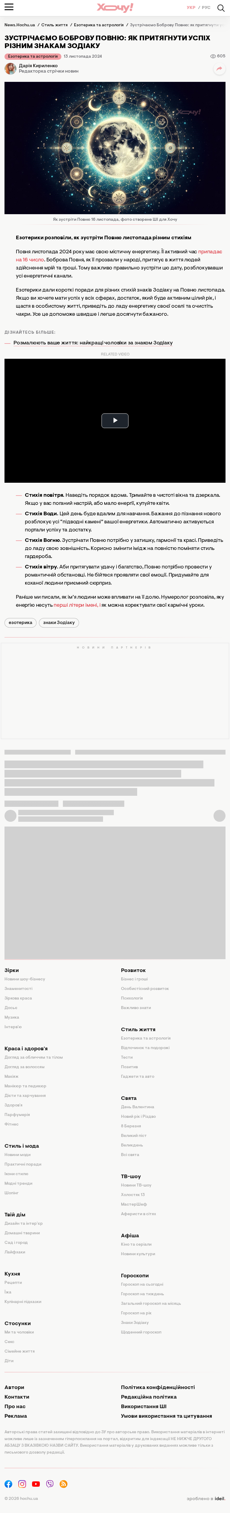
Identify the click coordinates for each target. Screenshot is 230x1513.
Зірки (11, 971)
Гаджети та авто (137, 1077)
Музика (11, 1018)
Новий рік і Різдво (138, 1117)
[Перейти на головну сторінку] (115, 8)
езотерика (20, 622)
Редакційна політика (149, 1397)
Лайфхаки (14, 1252)
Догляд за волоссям (24, 1067)
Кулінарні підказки (22, 1302)
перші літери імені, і (77, 605)
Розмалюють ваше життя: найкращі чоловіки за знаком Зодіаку (93, 343)
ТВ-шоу (131, 1177)
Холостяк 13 (133, 1195)
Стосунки (17, 1324)
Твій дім (14, 1215)
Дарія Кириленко (38, 66)
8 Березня (131, 1126)
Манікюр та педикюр (25, 1086)
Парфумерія (17, 1115)
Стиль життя (138, 1030)
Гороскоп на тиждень (142, 1294)
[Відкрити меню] (8, 6)
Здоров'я (13, 1105)
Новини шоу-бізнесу (24, 979)
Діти (8, 1361)
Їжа (7, 1292)
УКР (191, 8)
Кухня (12, 1274)
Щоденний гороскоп (141, 1332)
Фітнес (11, 1125)
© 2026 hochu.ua (21, 1499)
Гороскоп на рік (136, 1313)
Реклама (15, 1416)
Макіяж (11, 1077)
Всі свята (130, 1155)
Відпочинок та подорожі (145, 1048)
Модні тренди (18, 1184)
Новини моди (17, 1155)
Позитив (129, 1067)
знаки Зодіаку (59, 622)
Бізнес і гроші (134, 979)
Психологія (132, 999)
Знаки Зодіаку (135, 1323)
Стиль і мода (21, 1146)
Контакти (16, 1397)
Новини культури (138, 1254)
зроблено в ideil (206, 1499)
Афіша (130, 1236)
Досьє (10, 1008)
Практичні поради (22, 1165)
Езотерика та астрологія (33, 57)
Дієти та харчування (25, 1096)
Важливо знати (136, 1008)
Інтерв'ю (13, 1027)
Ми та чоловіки (19, 1332)
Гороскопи (135, 1276)
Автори (14, 1388)
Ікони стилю (16, 1174)
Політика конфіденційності (158, 1388)
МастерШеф (134, 1205)
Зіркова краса (18, 999)
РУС (206, 8)
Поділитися (220, 69)
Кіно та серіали (136, 1245)
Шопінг (11, 1193)
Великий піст (134, 1136)
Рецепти (13, 1283)
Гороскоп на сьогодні (142, 1285)
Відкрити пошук (221, 8)
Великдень (132, 1145)
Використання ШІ (144, 1407)
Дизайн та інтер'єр (23, 1224)
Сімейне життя (19, 1352)
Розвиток (133, 971)
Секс (9, 1342)
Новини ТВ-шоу (136, 1186)
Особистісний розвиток (145, 989)
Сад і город (16, 1243)
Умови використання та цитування (166, 1416)
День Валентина (137, 1107)
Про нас (14, 1407)
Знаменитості (18, 989)
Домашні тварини (22, 1233)
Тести (127, 1058)
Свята (129, 1098)
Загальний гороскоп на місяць (151, 1304)
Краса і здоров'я (26, 1049)
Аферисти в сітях (138, 1214)
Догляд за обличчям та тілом (33, 1058)
